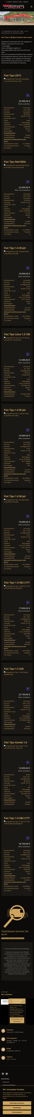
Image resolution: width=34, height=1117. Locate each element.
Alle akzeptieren (17, 1112)
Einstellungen (17, 1107)
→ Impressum (5, 1082)
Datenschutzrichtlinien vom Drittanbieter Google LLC (16, 1014)
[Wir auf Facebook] (2, 1073)
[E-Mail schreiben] (6, 1073)
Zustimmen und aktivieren (17, 1020)
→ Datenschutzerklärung (8, 1085)
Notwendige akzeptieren (17, 1103)
